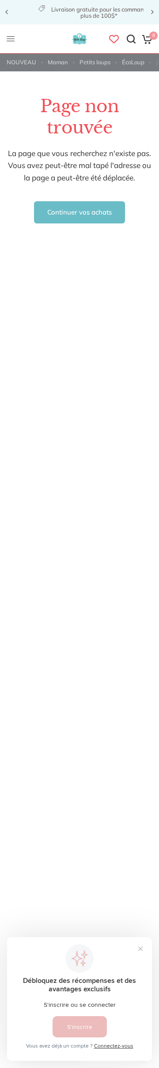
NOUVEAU (21, 62)
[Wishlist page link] (114, 39)
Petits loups (95, 62)
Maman (58, 62)
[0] (145, 39)
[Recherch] (131, 39)
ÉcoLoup (133, 62)
